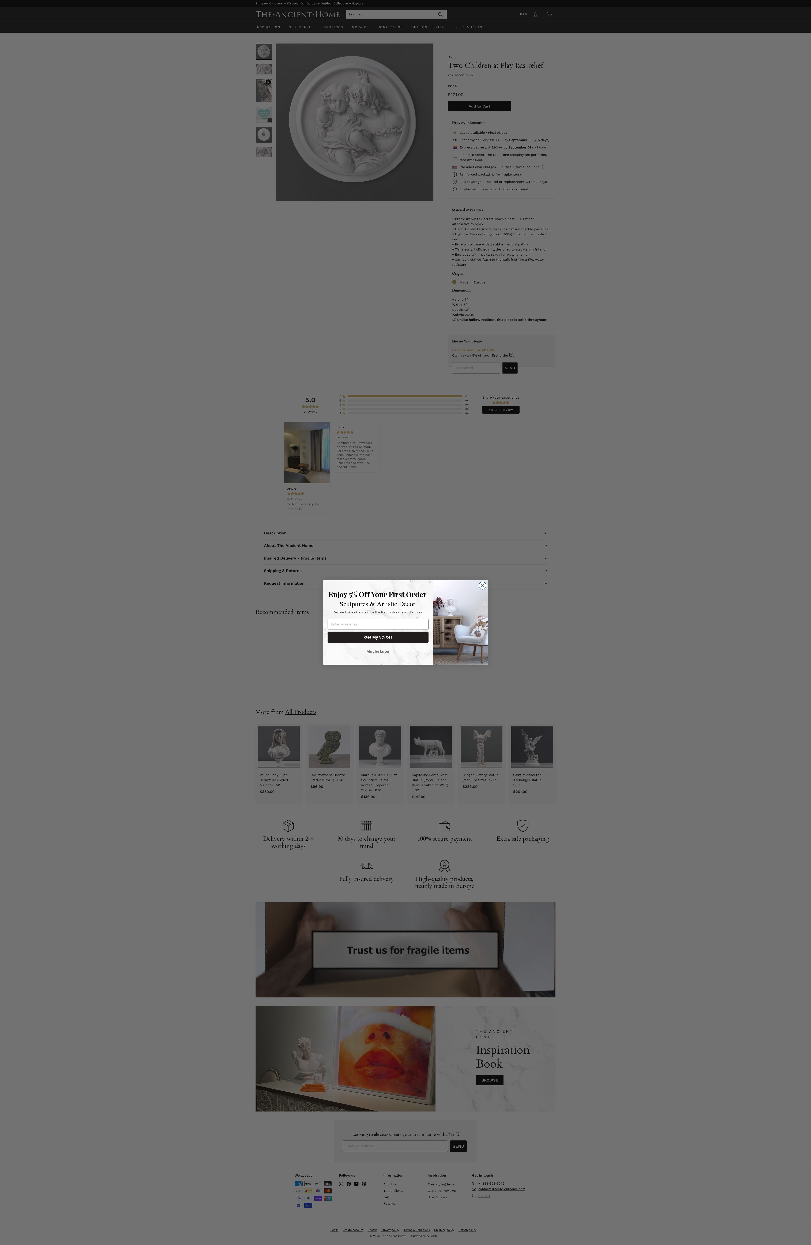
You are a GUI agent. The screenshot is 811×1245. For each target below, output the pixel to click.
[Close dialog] (482, 585)
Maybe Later (378, 651)
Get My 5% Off (378, 637)
